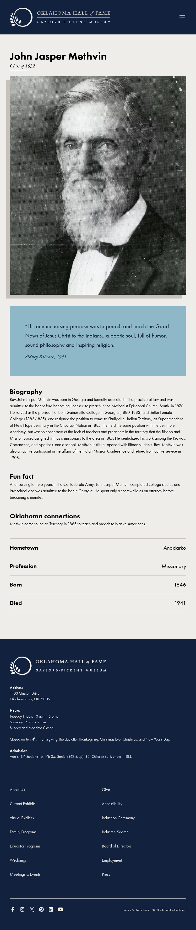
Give (106, 789)
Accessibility (112, 803)
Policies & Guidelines (135, 910)
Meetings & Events (25, 874)
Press (106, 874)
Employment (112, 860)
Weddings (18, 860)
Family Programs (23, 832)
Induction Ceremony (118, 817)
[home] (60, 17)
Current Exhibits (22, 803)
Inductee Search (115, 832)
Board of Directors (116, 846)
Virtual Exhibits (22, 817)
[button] (181, 17)
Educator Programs (25, 846)
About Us (17, 789)
